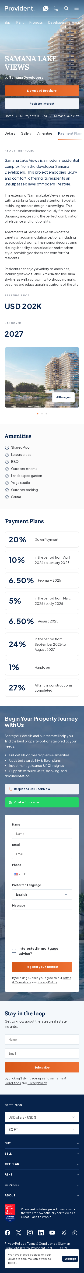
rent (8, 1174)
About (10, 1195)
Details (10, 133)
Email (16, 844)
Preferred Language (26, 885)
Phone (16, 865)
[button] (16, 874)
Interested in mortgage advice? (38, 951)
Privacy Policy (47, 982)
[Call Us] (56, 8)
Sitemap (64, 1243)
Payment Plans (70, 133)
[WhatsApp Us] (46, 8)
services (12, 1185)
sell (8, 1153)
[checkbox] (14, 951)
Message (18, 905)
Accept (71, 1258)
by (24, 77)
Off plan (12, 1164)
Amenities (44, 133)
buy (8, 1143)
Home (9, 116)
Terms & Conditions (41, 1243)
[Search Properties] (66, 8)
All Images (63, 397)
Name (16, 824)
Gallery (26, 133)
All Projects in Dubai (34, 116)
